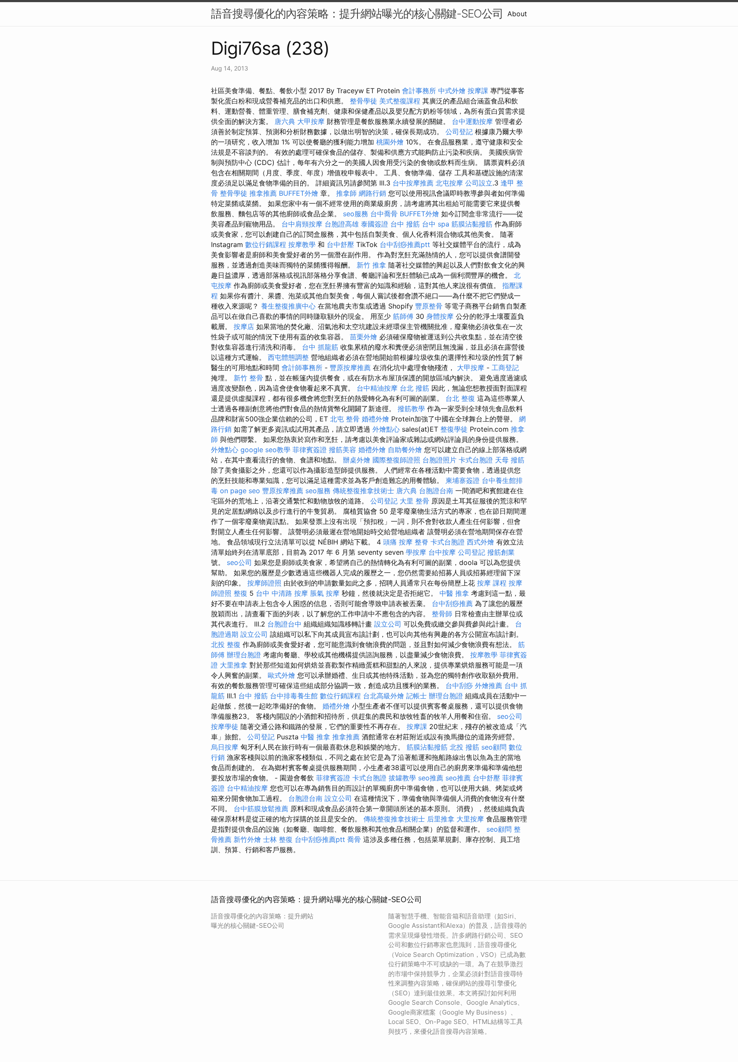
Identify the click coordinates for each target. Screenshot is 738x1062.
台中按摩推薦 (412, 183)
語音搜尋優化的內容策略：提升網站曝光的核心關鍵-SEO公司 (357, 13)
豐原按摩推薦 (350, 367)
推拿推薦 (263, 193)
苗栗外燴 (363, 336)
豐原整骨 (428, 306)
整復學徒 (454, 429)
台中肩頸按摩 (301, 224)
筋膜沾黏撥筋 (471, 224)
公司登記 (459, 131)
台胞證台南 (436, 490)
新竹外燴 (247, 839)
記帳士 (416, 695)
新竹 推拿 (371, 265)
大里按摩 (470, 819)
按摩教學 (302, 244)
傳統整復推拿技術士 (363, 490)
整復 (240, 593)
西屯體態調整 (288, 357)
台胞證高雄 (342, 224)
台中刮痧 (459, 685)
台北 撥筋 (414, 388)
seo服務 (355, 213)
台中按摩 (442, 552)
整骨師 (442, 613)
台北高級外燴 (383, 695)
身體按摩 (440, 316)
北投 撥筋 (464, 747)
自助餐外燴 (405, 449)
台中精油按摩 (377, 388)
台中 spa (435, 224)
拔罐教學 (402, 778)
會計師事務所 (301, 367)
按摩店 (244, 326)
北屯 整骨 (345, 419)
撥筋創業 (501, 552)
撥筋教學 (411, 408)
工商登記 (505, 367)
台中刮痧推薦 (452, 603)
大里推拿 (233, 665)
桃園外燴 (390, 142)
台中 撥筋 (405, 224)
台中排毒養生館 (294, 695)
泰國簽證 (374, 224)
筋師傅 (403, 316)
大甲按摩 (311, 121)
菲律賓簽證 (310, 449)
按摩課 (478, 90)
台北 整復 (460, 398)
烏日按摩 (224, 747)
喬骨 (354, 839)
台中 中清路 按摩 (282, 593)
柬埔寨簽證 (462, 480)
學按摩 (416, 552)
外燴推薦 (488, 685)
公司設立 (478, 183)
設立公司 (387, 624)
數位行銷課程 (265, 244)
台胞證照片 (439, 460)
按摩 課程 (492, 583)
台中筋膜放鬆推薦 (261, 808)
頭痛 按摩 (398, 542)
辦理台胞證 (244, 654)
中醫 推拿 (454, 593)
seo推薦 (430, 778)
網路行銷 (372, 193)
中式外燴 (452, 90)
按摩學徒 (224, 726)
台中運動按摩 (472, 121)
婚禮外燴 (375, 419)
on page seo (240, 490)
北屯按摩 (449, 183)
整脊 (421, 542)
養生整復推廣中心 (288, 306)
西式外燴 (480, 542)
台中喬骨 (384, 213)
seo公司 (239, 562)
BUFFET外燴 (298, 193)
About (517, 13)
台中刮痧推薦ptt (405, 244)
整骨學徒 (363, 101)
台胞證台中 (284, 624)
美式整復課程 (399, 101)
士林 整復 (278, 839)
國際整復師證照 (396, 460)
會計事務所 (419, 90)
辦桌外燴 (356, 460)
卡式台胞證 (476, 460)
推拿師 (346, 193)
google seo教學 (265, 449)
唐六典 (285, 121)
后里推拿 (440, 819)
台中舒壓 (340, 244)
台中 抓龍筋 (320, 347)
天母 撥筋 (509, 460)
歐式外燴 (281, 675)
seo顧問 (494, 747)
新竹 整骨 (248, 378)
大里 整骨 (414, 501)
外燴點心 (386, 429)
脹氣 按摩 (325, 593)
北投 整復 (225, 644)
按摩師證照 (264, 583)
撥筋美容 (342, 449)
